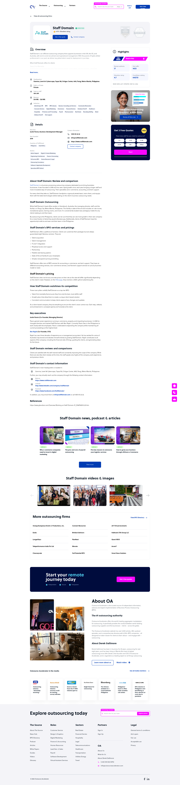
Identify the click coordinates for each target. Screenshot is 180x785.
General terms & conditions (140, 730)
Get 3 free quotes (143, 7)
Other (142, 144)
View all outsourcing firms (43, 16)
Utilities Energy (80, 757)
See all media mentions (138, 671)
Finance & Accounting (58, 742)
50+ (130, 144)
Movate (75, 546)
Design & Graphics (56, 734)
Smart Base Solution (119, 553)
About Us (101, 751)
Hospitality (79, 738)
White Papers (34, 749)
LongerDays (37, 540)
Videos (32, 757)
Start (130, 152)
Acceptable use (136, 742)
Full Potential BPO (78, 553)
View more (90, 465)
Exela (35, 533)
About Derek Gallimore (106, 758)
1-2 (119, 140)
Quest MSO (116, 540)
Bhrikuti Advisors (78, 533)
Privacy (133, 745)
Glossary (33, 760)
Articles (32, 745)
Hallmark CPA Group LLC (120, 533)
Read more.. (34, 72)
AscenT (114, 546)
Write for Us (102, 754)
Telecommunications (82, 745)
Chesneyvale (37, 553)
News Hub (33, 734)
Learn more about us (102, 663)
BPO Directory (35, 738)
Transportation (80, 753)
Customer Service (56, 730)
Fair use (133, 738)
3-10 (130, 140)
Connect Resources (79, 526)
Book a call (129, 7)
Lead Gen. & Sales (56, 749)
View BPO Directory (137, 518)
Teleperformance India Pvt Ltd (43, 546)
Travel (77, 760)
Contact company (75, 146)
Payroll (52, 753)
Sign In (100, 730)
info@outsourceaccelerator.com (112, 766)
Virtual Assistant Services (59, 760)
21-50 (119, 144)
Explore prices (143, 713)
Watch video (122, 663)
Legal (77, 742)
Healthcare (79, 749)
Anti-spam (134, 734)
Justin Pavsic (34, 132)
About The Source (36, 730)
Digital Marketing (56, 738)
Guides (32, 753)
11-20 (141, 140)
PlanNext (75, 540)
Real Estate (79, 730)
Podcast (33, 742)
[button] (32, 495)
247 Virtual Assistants (119, 526)
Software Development (58, 757)
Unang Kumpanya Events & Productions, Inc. (48, 526)
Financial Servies (81, 734)
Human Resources (56, 745)
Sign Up (100, 734)
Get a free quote (60, 37)
